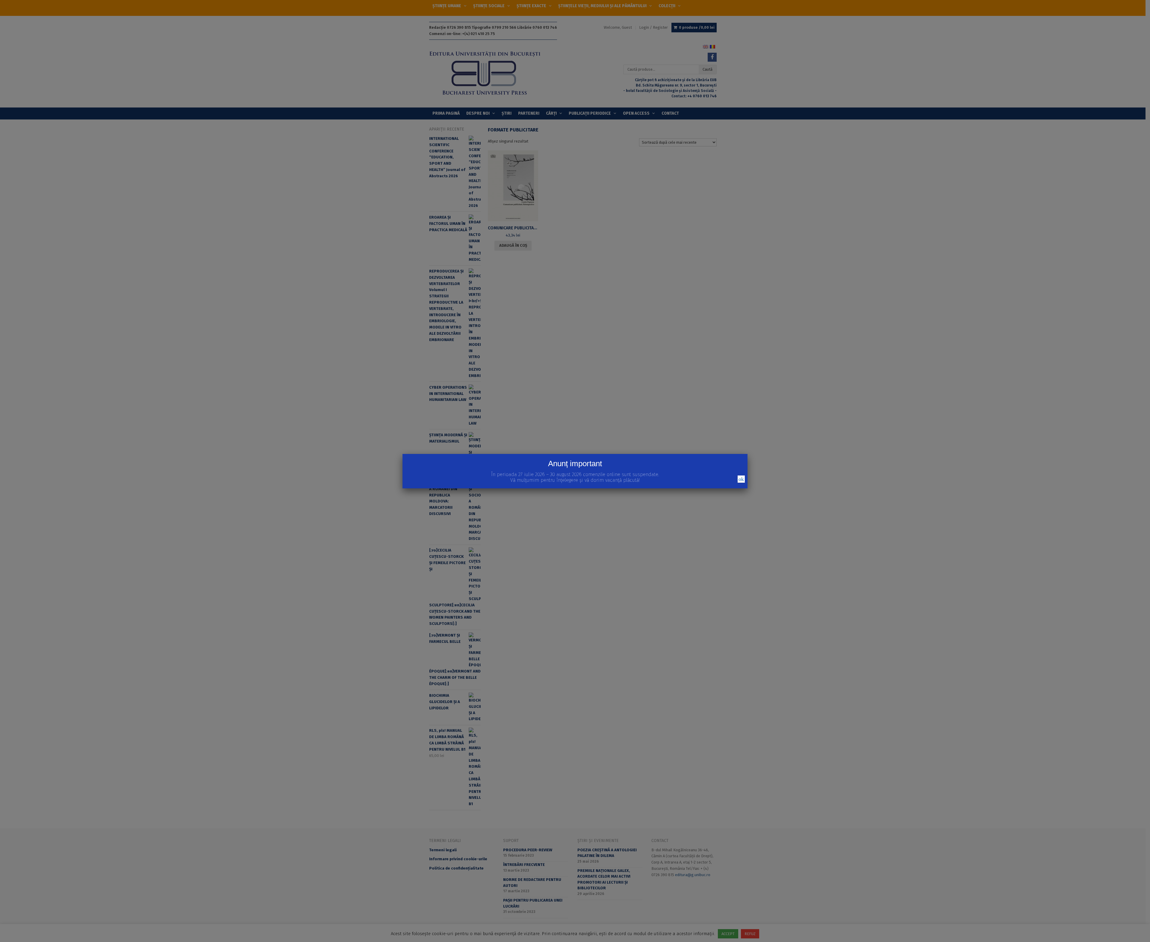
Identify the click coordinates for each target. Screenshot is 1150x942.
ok (741, 479)
